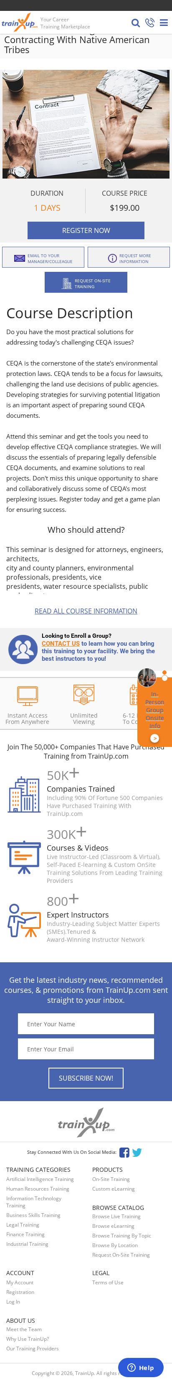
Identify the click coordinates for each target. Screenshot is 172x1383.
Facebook (124, 1152)
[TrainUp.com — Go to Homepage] (20, 22)
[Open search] (136, 22)
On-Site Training (111, 1179)
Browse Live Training (116, 1216)
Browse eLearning (113, 1226)
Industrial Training (27, 1244)
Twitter (138, 1152)
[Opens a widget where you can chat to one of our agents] (141, 1368)
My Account (19, 1282)
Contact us (61, 643)
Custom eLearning (113, 1188)
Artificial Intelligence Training (40, 1179)
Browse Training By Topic (121, 1235)
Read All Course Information (86, 611)
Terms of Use (108, 1282)
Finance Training (25, 1234)
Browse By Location (115, 1245)
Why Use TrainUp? (27, 1338)
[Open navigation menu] (164, 22)
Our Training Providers (32, 1348)
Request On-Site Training (121, 1254)
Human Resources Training (37, 1188)
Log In (13, 1301)
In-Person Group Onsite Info (154, 716)
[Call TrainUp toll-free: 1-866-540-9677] (149, 23)
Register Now (86, 230)
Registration (20, 1292)
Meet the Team (24, 1329)
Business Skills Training (33, 1215)
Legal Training (22, 1224)
